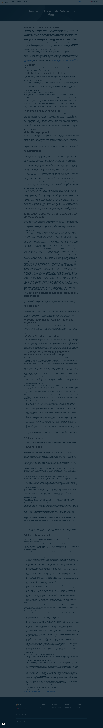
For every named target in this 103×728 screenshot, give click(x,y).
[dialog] (51, 364)
